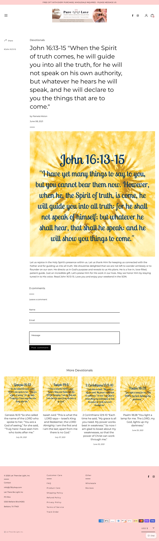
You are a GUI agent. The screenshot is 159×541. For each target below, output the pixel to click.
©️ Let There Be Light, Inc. (13, 532)
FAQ (49, 483)
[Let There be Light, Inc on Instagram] (137, 15)
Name (32, 305)
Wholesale (90, 483)
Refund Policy (54, 497)
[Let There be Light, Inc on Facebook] (132, 15)
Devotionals (37, 40)
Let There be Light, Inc (20, 475)
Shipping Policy (55, 493)
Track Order (53, 512)
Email (32, 316)
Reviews (89, 488)
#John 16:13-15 (10, 49)
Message (33, 328)
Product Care (53, 488)
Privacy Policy (54, 502)
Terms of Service (55, 507)
